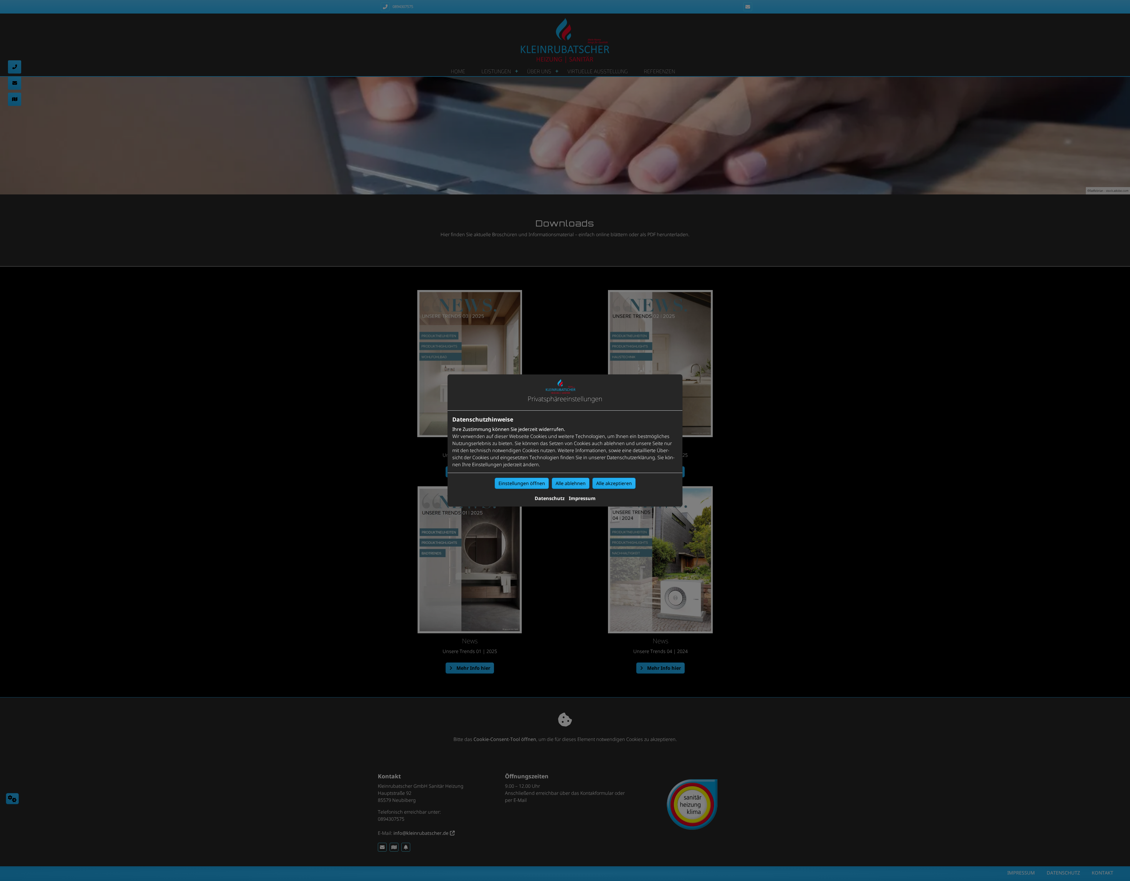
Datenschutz (550, 498)
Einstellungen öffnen (521, 483)
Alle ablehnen (571, 483)
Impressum (582, 498)
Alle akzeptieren (614, 483)
